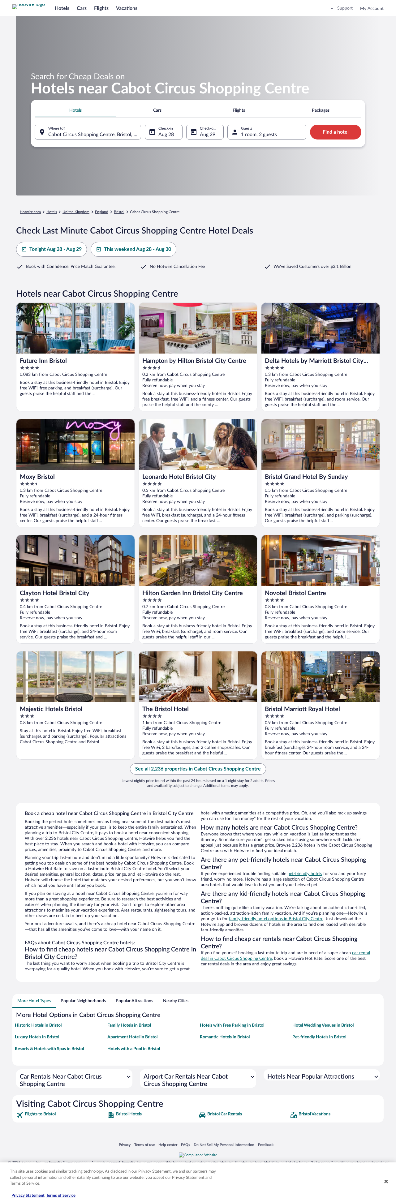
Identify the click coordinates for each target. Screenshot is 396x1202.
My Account (372, 8)
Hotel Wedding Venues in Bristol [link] (323, 1025)
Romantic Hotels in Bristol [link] (225, 1037)
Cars (82, 8)
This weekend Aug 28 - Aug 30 (137, 249)
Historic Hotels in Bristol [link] (38, 1025)
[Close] (386, 1181)
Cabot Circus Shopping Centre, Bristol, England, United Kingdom (94, 134)
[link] (61, 1115)
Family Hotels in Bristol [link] (129, 1025)
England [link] (101, 212)
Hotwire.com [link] (30, 212)
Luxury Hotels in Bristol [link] (37, 1037)
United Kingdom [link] (75, 212)
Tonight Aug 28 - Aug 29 (55, 249)
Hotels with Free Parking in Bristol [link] (232, 1025)
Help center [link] (167, 1145)
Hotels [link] (51, 212)
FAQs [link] (185, 1145)
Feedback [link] (265, 1145)
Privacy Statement (28, 1196)
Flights (101, 8)
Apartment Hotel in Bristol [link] (132, 1037)
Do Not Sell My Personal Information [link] (224, 1145)
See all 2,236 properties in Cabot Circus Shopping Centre (198, 768)
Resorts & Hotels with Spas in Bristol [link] (49, 1049)
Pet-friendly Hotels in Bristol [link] (319, 1037)
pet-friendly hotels (304, 874)
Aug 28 (166, 134)
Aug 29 (207, 134)
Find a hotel (336, 132)
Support (345, 8)
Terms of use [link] (144, 1145)
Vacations (126, 8)
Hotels (62, 8)
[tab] (75, 110)
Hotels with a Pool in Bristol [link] (133, 1049)
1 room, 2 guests (259, 134)
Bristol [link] (119, 212)
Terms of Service (60, 1196)
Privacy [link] (125, 1145)
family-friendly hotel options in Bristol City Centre (276, 919)
